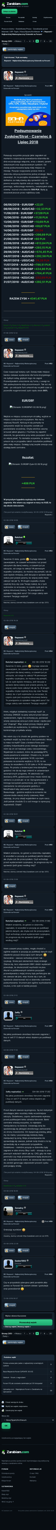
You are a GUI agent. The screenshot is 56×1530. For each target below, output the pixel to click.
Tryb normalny (21, 57)
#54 (50, 651)
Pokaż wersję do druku (14, 1402)
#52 (50, 364)
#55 (50, 845)
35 (50, 41)
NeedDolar (25, 325)
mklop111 (21, 328)
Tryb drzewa (9, 57)
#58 (50, 1081)
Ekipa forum (6, 1481)
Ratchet (37, 325)
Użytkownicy (48, 17)
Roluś (6, 325)
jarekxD (47, 325)
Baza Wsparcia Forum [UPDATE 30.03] (18, 1372)
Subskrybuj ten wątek (14, 1410)
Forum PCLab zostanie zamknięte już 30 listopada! (22, 1383)
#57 (50, 1026)
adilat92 (19, 1186)
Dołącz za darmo (9, 11)
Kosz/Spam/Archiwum (30, 31)
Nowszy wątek (23, 1327)
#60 (50, 1274)
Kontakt (33, 1477)
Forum (8, 17)
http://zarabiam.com (31, 602)
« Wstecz (18, 41)
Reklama (21, 21)
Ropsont (48, 515)
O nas (34, 21)
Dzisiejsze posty (8, 1473)
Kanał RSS (5, 1491)
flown (14, 325)
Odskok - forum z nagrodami (14, 1377)
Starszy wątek (10, 1327)
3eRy (17, 1012)
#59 (50, 1221)
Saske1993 (20, 1261)
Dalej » (5, 44)
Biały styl (5, 1494)
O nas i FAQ (34, 1473)
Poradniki (21, 17)
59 (51, 1391)
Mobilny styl (6, 1498)
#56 (50, 910)
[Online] (24, 537)
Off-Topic (14, 31)
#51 (51, 86)
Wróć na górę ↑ (8, 1502)
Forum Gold (8, 21)
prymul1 (10, 328)
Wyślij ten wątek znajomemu (16, 1406)
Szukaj (34, 17)
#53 (50, 551)
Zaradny (19, 1208)
